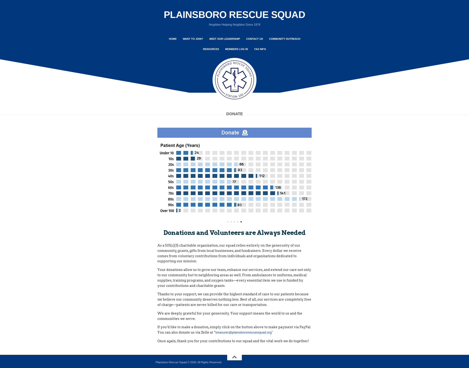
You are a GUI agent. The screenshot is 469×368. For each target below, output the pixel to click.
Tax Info (260, 49)
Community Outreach (284, 38)
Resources (211, 49)
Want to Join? (193, 38)
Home (173, 38)
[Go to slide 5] (241, 221)
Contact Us (254, 38)
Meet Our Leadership (224, 38)
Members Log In (236, 49)
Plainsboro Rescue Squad (234, 14)
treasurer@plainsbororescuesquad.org (243, 332)
